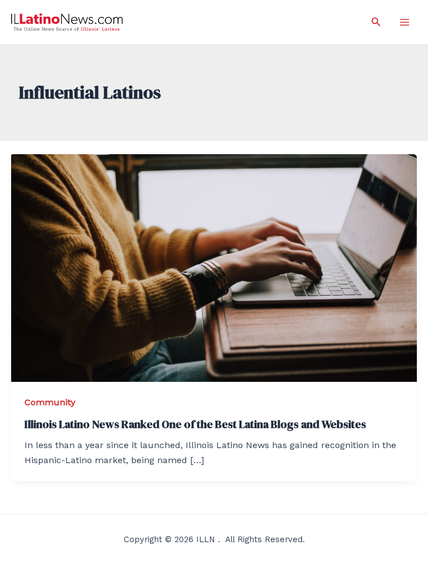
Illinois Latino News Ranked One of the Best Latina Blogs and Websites (195, 424)
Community (50, 402)
